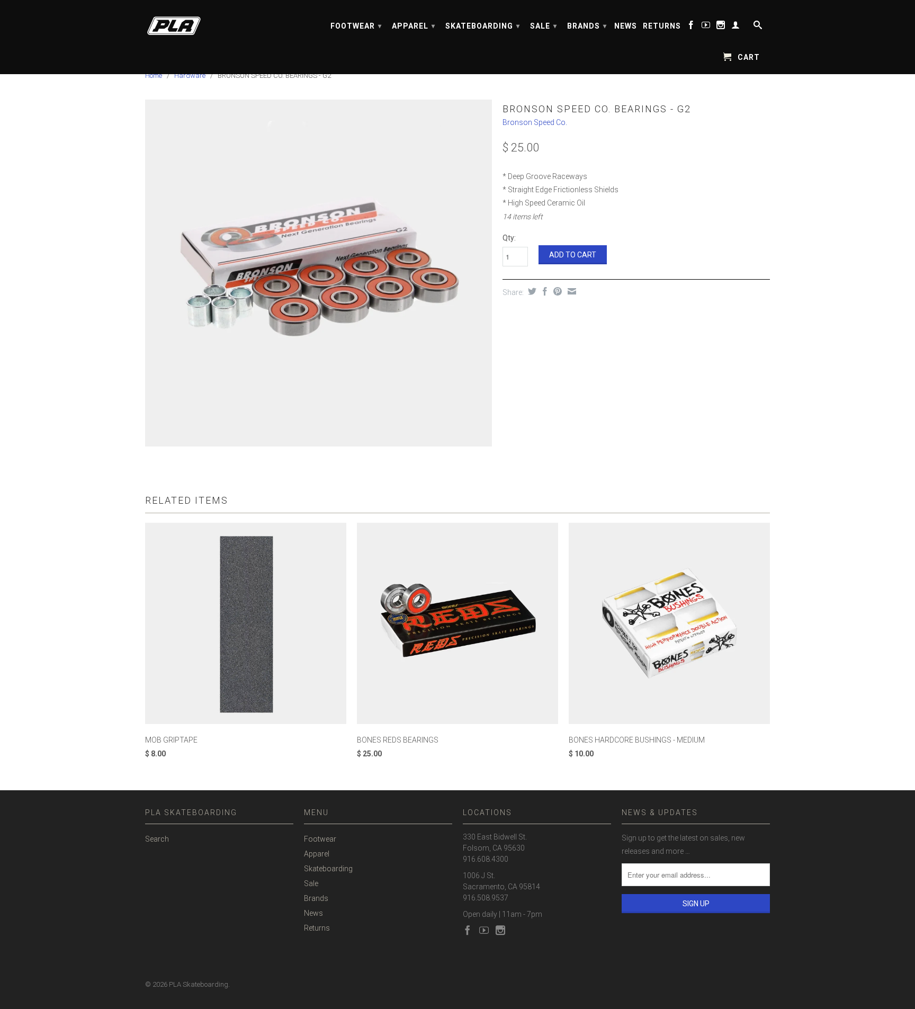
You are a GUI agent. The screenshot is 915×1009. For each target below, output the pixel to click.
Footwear (356, 26)
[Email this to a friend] (570, 291)
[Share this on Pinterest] (556, 291)
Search (157, 839)
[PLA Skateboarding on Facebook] (691, 27)
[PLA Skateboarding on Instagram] (720, 27)
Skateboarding (482, 26)
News (625, 26)
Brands (587, 26)
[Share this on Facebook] (543, 291)
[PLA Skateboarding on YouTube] (706, 27)
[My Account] (735, 27)
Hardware (189, 75)
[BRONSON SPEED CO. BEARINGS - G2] (318, 273)
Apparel (413, 26)
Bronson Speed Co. (535, 122)
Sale (543, 26)
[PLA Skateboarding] (219, 22)
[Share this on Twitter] (530, 291)
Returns (662, 26)
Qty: (509, 238)
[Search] (757, 27)
